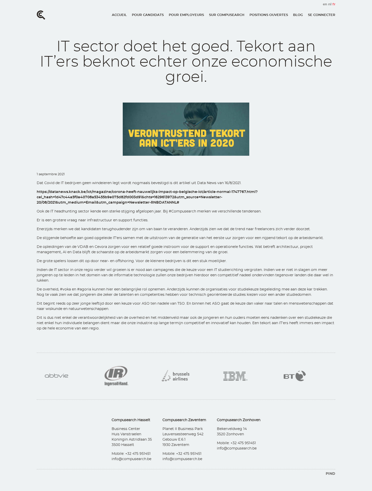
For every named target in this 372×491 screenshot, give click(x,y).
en (325, 4)
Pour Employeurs (186, 15)
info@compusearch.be (131, 459)
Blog (298, 15)
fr (334, 4)
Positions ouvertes (269, 15)
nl (330, 4)
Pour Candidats (148, 15)
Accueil (119, 15)
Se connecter (321, 15)
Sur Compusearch (226, 15)
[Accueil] (41, 15)
